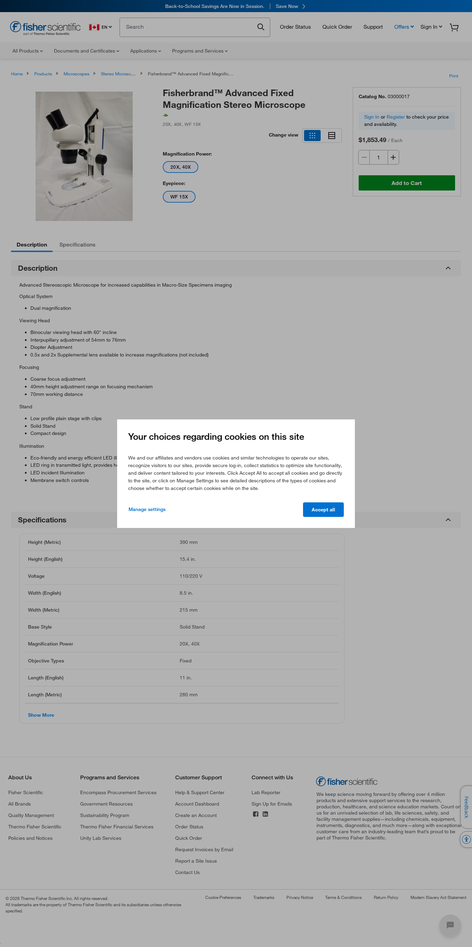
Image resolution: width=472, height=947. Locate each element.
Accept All (323, 510)
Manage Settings (147, 509)
